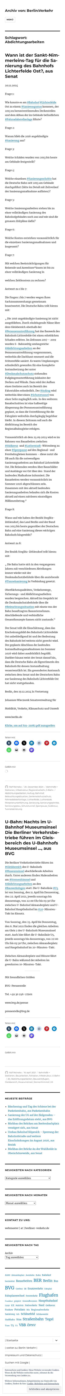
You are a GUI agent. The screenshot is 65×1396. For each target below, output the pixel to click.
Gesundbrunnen (30, 1301)
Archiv (9, 1253)
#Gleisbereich (13, 866)
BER (38, 1280)
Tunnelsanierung (13, 809)
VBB (22, 1325)
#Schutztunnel (40, 394)
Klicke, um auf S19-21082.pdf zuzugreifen (30, 725)
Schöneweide (42, 1314)
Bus (56, 1281)
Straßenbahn (33, 1319)
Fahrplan (33, 1075)
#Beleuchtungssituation (19, 606)
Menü (10, 19)
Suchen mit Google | (17, 1362)
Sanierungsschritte (49, 802)
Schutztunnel (28, 806)
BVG (9, 1288)
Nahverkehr (31, 1305)
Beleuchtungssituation (16, 796)
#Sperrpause (19, 449)
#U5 (55, 888)
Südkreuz (53, 806)
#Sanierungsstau (31, 106)
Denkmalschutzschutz (40, 796)
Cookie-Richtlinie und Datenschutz (43, 1384)
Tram (7, 1326)
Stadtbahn (10, 1319)
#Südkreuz (11, 445)
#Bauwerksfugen (15, 888)
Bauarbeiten (22, 1075)
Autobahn (30, 1275)
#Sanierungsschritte (39, 178)
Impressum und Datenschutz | (23, 1355)
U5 (51, 1082)
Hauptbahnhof (48, 1300)
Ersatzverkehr (35, 1288)
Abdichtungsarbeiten (15, 793)
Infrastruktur (22, 790)
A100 (7, 1275)
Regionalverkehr (37, 790)
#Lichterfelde (48, 102)
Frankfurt (9, 1301)
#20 (40, 909)
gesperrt (17, 1301)
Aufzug (30, 793)
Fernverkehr (32, 1296)
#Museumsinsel (14, 871)
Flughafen (48, 1295)
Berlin (47, 1281)
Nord (41, 1305)
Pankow (9, 1309)
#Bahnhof (33, 102)
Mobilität (20, 1305)
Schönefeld (28, 1314)
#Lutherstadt (33, 445)
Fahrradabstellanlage (15, 799)
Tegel (49, 1319)
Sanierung (34, 802)
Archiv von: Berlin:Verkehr (29, 10)
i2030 (7, 1305)
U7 (16, 1325)
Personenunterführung (16, 802)
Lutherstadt (46, 799)
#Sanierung (12, 140)
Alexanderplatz (17, 1275)
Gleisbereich (11, 1082)
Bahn (38, 1275)
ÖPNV (31, 1325)
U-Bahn (56, 1075)
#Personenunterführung (20, 331)
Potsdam (19, 1309)
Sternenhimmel (41, 1082)
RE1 (28, 1310)
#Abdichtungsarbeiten (18, 348)
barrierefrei (10, 1281)
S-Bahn (50, 790)
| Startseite (11, 1340)
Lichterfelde (33, 799)
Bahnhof (39, 793)
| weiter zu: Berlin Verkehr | (21, 1347)
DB (25, 1289)
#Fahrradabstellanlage (18, 119)
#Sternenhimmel (19, 879)
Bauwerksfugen (41, 1079)
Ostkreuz (50, 1305)
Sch (18, 1314)
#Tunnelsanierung (16, 581)
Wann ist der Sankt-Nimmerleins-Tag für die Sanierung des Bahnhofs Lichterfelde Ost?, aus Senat (32, 66)
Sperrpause (41, 806)
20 (9, 1079)
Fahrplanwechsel (14, 1295)
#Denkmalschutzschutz (19, 373)
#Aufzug (45, 390)
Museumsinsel (25, 1082)
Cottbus (19, 1289)
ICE (12, 1305)
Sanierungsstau (13, 806)
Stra (18, 1319)
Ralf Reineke (15, 787)
